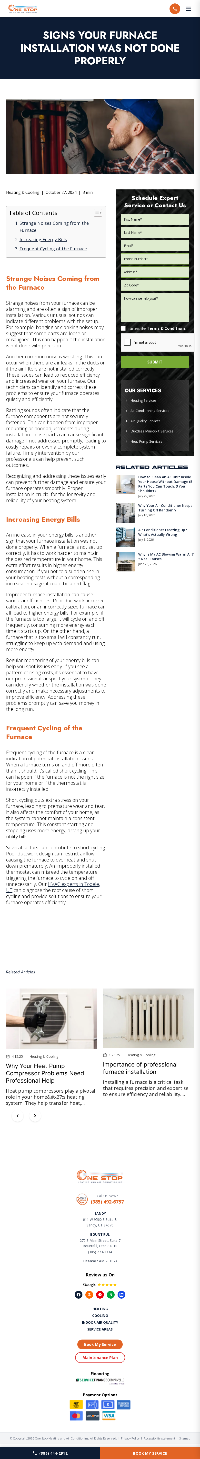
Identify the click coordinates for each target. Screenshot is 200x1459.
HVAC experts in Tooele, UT (53, 887)
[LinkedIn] (121, 1295)
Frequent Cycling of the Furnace (53, 249)
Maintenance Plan (100, 1357)
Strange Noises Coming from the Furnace (54, 226)
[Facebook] (78, 1295)
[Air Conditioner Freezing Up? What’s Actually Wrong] (125, 537)
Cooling (100, 1315)
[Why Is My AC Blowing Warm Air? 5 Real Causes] (125, 561)
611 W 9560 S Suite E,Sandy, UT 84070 (100, 1222)
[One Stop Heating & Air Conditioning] (23, 8)
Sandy (100, 1213)
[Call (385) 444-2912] (175, 8)
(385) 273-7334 (100, 1252)
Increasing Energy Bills (43, 239)
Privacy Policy (130, 1438)
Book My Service (150, 1453)
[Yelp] (100, 1295)
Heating (100, 1308)
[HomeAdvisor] (89, 1295)
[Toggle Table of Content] (95, 213)
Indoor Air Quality (100, 1322)
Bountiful (100, 1234)
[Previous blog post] (17, 1116)
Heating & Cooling (23, 192)
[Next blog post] (35, 1116)
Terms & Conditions (166, 328)
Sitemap (184, 1438)
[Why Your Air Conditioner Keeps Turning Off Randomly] (125, 513)
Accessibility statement (159, 1438)
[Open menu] (188, 8)
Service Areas (100, 1329)
